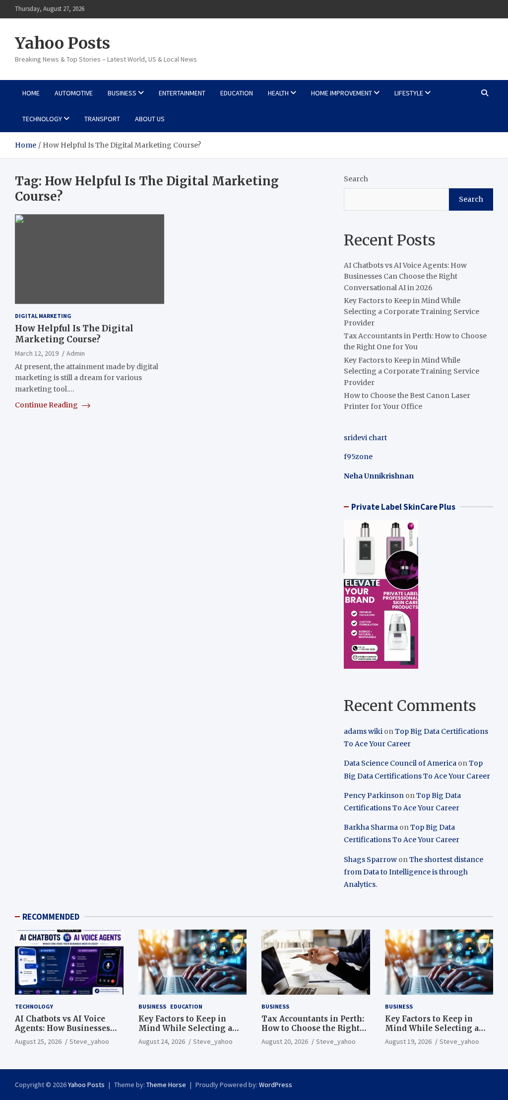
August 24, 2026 (161, 1041)
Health (278, 92)
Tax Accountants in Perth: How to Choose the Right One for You (312, 1028)
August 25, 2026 (38, 1041)
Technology (42, 118)
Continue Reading (47, 404)
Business (122, 92)
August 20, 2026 (284, 1041)
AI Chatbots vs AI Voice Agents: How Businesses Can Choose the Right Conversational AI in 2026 (405, 276)
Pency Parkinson (374, 795)
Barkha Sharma (371, 827)
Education (236, 92)
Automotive (74, 92)
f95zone (358, 456)
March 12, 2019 (37, 353)
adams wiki (363, 731)
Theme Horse (166, 1084)
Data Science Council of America (400, 763)
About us (150, 118)
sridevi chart (365, 437)
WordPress (275, 1084)
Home (31, 92)
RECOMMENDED (50, 916)
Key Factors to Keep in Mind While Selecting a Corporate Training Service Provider (411, 311)
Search (356, 178)
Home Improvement (341, 92)
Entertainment (182, 92)
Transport (102, 118)
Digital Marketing (43, 315)
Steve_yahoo (89, 1041)
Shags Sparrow (370, 859)
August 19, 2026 (408, 1041)
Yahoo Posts (62, 43)
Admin (75, 353)
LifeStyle (408, 92)
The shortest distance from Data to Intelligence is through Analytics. (413, 872)
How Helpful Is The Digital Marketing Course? (74, 334)
